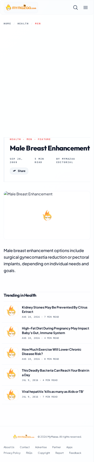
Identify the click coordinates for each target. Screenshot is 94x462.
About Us (9, 447)
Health (23, 23)
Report (59, 452)
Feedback (75, 452)
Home (7, 23)
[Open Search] (75, 7)
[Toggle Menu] (85, 7)
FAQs (29, 452)
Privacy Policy (12, 452)
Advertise (41, 447)
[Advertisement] (47, 81)
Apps (69, 447)
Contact (25, 447)
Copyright (44, 452)
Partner (56, 447)
